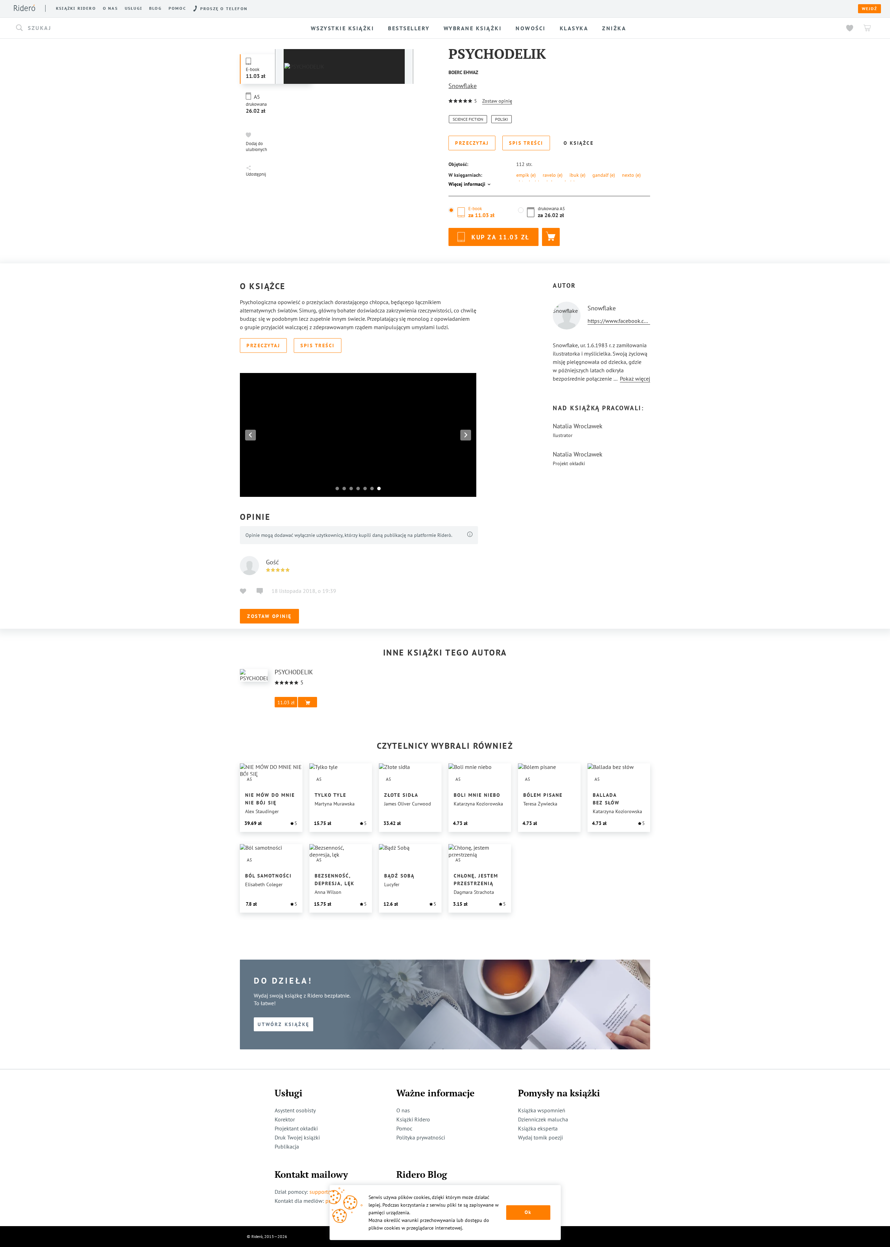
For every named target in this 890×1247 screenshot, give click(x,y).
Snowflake (462, 86)
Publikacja (287, 1146)
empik (526, 175)
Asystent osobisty (295, 1110)
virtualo (528, 182)
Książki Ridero (413, 1119)
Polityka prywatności (420, 1137)
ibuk (577, 175)
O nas (110, 8)
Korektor (285, 1119)
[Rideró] (24, 8)
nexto (631, 175)
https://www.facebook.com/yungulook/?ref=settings (650, 320)
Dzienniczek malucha (543, 1119)
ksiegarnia (561, 182)
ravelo (553, 175)
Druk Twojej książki (297, 1137)
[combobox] (125, 28)
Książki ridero (76, 8)
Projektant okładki (296, 1128)
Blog (155, 8)
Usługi (133, 8)
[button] (125, 28)
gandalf (603, 175)
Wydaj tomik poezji (540, 1137)
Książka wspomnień (541, 1110)
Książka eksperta (538, 1128)
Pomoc (177, 8)
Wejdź (869, 8)
